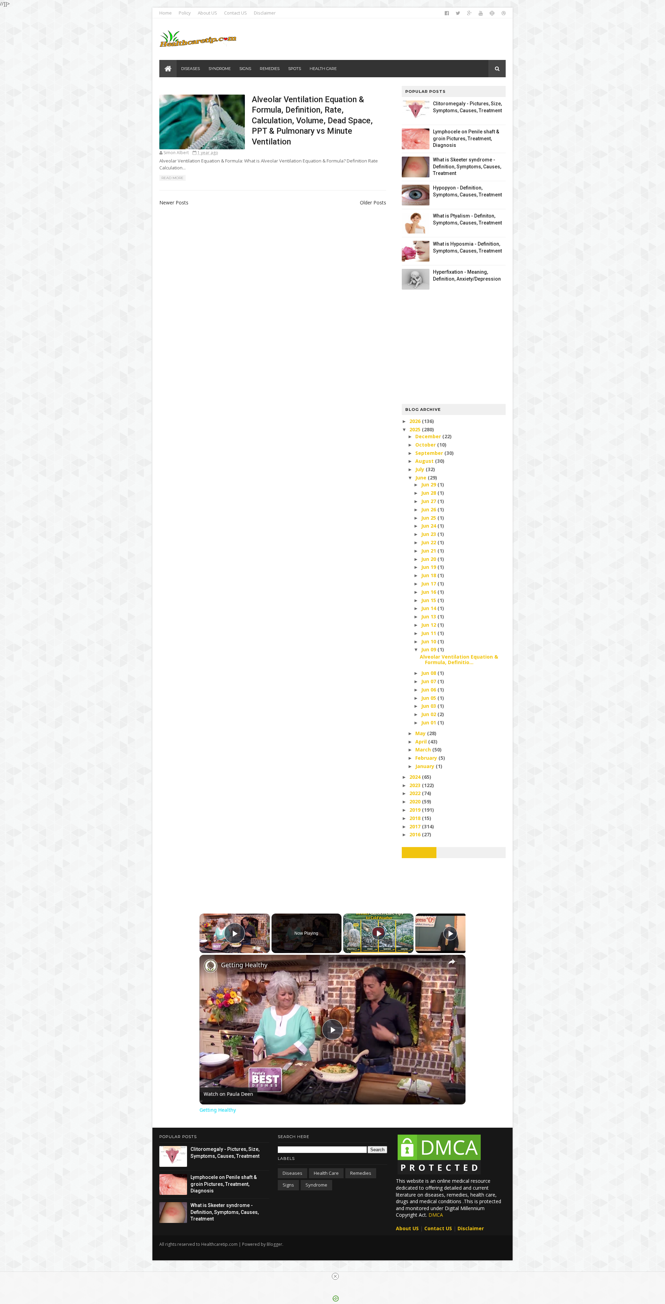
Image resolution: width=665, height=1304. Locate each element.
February (426, 758)
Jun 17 (429, 583)
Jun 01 (429, 722)
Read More (172, 178)
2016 (415, 834)
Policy (185, 13)
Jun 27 (429, 501)
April (421, 741)
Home (165, 13)
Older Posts (373, 202)
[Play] (378, 933)
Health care (326, 1173)
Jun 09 (429, 649)
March (423, 749)
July (420, 469)
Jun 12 (429, 625)
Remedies (360, 1173)
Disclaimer (265, 13)
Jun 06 (429, 689)
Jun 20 (429, 559)
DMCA (435, 1215)
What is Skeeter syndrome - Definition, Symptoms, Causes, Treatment (467, 166)
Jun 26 (429, 509)
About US (207, 13)
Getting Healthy (244, 965)
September (429, 453)
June (421, 477)
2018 (415, 818)
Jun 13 (429, 616)
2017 (415, 826)
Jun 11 (429, 633)
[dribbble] (504, 13)
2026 (415, 421)
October (426, 444)
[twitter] (458, 13)
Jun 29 (429, 484)
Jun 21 (429, 550)
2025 (415, 429)
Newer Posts (173, 202)
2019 (415, 810)
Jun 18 (429, 575)
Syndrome (316, 1185)
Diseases (292, 1173)
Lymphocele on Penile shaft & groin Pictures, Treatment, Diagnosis (466, 138)
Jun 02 (429, 714)
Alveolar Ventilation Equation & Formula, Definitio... (459, 659)
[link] (211, 966)
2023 (415, 785)
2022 (415, 793)
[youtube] (481, 13)
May (421, 733)
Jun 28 (429, 493)
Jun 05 (429, 698)
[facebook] (447, 13)
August (425, 461)
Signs (288, 1185)
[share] (451, 961)
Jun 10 (429, 641)
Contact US (235, 13)
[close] (335, 1276)
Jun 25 (429, 517)
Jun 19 (429, 567)
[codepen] (492, 13)
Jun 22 (429, 542)
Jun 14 (429, 608)
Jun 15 (429, 600)
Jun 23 (429, 534)
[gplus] (469, 13)
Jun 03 (429, 706)
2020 (415, 801)
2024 (415, 777)
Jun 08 (429, 673)
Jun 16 (429, 592)
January (425, 766)
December (428, 436)
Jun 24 (429, 525)
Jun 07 (429, 681)
